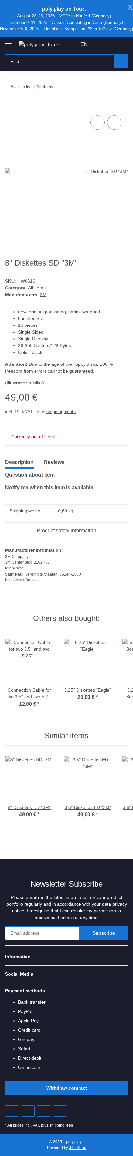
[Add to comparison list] (97, 122)
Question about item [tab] (30, 475)
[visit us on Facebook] (11, 1111)
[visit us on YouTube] (43, 1111)
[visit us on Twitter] (27, 1111)
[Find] (121, 61)
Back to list (21, 86)
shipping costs (61, 411)
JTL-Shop (77, 1147)
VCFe (64, 16)
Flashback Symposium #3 (68, 28)
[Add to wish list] (114, 122)
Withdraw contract (66, 1088)
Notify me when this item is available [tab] (49, 487)
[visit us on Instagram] (59, 1111)
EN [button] (84, 44)
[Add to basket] (10, 106)
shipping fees (61, 1125)
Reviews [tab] (54, 462)
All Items (37, 287)
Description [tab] (19, 462)
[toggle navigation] (8, 43)
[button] (102, 44)
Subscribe (104, 933)
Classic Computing (69, 22)
